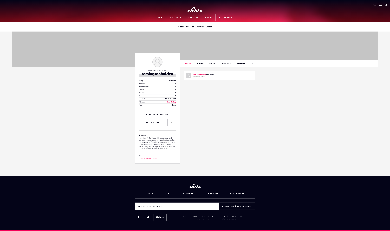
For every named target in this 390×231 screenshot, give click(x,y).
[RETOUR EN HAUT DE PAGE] (251, 217)
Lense (149, 194)
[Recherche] (374, 4)
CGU (242, 216)
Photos (181, 27)
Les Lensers (225, 18)
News (161, 18)
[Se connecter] (386, 4)
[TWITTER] (147, 217)
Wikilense (175, 18)
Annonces (192, 18)
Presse (234, 216)
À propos (184, 216)
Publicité (224, 216)
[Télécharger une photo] (380, 4)
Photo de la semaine (195, 27)
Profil (188, 63)
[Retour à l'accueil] (195, 9)
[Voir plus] (252, 63)
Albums (200, 63)
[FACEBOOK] (138, 217)
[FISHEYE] (160, 217)
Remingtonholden (199, 74)
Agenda (208, 18)
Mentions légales (209, 216)
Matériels (242, 63)
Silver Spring (171, 102)
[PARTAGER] (172, 122)
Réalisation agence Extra (233, 219)
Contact (195, 216)
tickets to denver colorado (148, 158)
